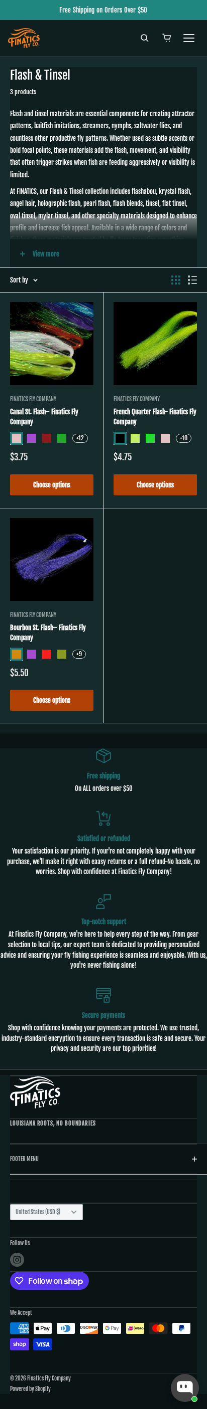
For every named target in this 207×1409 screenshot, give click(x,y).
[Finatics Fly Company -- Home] (35, 1092)
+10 (183, 438)
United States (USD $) (38, 1212)
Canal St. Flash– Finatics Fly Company (44, 417)
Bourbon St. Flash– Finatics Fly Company (48, 633)
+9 (79, 654)
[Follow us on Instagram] (17, 1260)
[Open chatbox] (185, 1388)
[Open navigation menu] (189, 38)
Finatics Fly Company (33, 399)
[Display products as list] (192, 280)
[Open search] (145, 38)
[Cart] (167, 38)
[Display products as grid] (175, 280)
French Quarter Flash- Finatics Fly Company (155, 417)
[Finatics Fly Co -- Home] (24, 38)
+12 (80, 438)
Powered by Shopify (30, 1388)
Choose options (51, 485)
